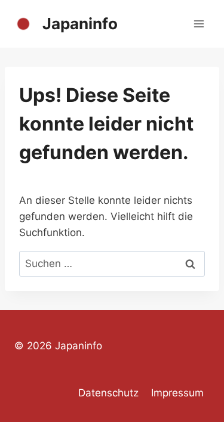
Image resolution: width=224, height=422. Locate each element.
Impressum (177, 393)
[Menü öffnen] (199, 23)
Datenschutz (108, 393)
